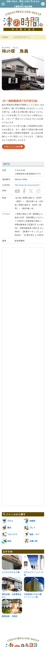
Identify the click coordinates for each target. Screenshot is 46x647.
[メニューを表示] (3, 4)
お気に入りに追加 (12, 146)
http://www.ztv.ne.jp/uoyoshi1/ (27, 185)
